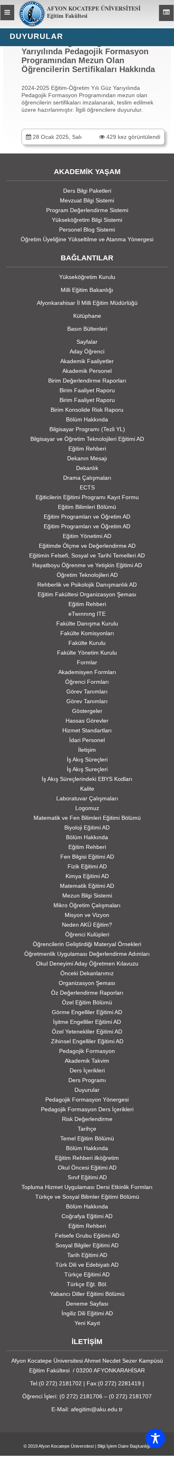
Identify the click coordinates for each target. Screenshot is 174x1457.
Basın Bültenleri (87, 328)
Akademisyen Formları (87, 672)
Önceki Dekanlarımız (87, 973)
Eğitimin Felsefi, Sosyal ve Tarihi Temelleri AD (87, 555)
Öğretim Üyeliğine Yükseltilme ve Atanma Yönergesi (87, 239)
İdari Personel (87, 740)
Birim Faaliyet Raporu (87, 390)
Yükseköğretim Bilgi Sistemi (87, 220)
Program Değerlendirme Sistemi (87, 210)
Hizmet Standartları (87, 730)
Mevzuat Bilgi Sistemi (87, 200)
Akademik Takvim (87, 1060)
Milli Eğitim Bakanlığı (87, 290)
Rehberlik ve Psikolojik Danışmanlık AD (87, 584)
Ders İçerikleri (87, 1070)
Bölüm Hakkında (87, 419)
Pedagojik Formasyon (87, 1051)
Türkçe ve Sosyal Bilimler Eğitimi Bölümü (87, 1196)
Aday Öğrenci (87, 351)
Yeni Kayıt (87, 1323)
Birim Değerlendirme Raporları (87, 380)
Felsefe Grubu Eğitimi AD (87, 1235)
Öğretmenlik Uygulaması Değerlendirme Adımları (87, 954)
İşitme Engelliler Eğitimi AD (87, 1022)
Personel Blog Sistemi (87, 229)
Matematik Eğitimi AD (87, 886)
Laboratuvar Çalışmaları (87, 798)
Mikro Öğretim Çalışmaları (87, 905)
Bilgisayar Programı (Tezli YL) (87, 429)
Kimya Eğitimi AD (87, 876)
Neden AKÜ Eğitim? (87, 924)
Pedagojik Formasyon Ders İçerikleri (87, 1109)
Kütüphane (87, 316)
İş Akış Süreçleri (87, 759)
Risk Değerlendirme (87, 1119)
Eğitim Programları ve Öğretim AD (87, 516)
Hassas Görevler (87, 720)
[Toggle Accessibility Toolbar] (155, 1438)
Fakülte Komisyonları (87, 633)
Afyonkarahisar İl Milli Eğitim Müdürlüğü (87, 303)
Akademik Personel (87, 371)
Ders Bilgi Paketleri (87, 190)
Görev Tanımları (87, 691)
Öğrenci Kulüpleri (87, 934)
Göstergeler (87, 711)
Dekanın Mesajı (87, 458)
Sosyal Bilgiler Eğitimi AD (87, 1245)
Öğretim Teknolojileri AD (87, 575)
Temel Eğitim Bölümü (87, 1138)
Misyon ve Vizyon (87, 915)
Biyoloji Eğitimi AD (87, 827)
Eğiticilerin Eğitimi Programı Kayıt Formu (87, 497)
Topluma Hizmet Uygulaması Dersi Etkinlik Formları (87, 1187)
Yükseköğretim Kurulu (87, 277)
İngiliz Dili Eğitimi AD (87, 1313)
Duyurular (87, 1090)
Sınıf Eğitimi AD (87, 1177)
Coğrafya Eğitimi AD (87, 1216)
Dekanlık (87, 468)
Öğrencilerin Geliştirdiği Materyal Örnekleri (87, 944)
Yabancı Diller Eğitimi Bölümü (87, 1294)
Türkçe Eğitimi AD (87, 1274)
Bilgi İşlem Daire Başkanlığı (124, 1446)
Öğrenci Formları (87, 682)
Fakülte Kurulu (87, 643)
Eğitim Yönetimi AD (87, 536)
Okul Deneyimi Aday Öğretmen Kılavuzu (87, 963)
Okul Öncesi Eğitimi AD (87, 1167)
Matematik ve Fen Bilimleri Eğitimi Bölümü (87, 818)
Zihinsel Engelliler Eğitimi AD (87, 1041)
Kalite (87, 788)
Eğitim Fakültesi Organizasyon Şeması (87, 594)
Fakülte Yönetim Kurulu (87, 652)
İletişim (87, 750)
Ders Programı (87, 1080)
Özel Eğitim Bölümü (87, 1002)
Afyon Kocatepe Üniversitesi (66, 1446)
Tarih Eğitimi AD (87, 1255)
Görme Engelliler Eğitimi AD (87, 1012)
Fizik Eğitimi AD (87, 866)
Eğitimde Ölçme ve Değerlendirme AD (87, 545)
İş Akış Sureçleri (87, 769)
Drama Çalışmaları (87, 477)
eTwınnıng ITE (87, 613)
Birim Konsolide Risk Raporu (87, 409)
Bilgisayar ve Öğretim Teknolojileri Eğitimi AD (87, 439)
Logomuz (87, 808)
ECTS (87, 487)
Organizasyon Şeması (87, 983)
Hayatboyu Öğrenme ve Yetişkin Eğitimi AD (87, 565)
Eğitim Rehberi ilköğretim (87, 1158)
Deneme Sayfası (87, 1303)
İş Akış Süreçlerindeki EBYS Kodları (87, 779)
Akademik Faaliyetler (87, 361)
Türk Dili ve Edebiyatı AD (87, 1264)
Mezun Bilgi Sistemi (87, 895)
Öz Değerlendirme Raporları (87, 992)
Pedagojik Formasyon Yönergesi (87, 1099)
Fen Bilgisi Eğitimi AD (87, 856)
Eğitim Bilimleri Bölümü (87, 507)
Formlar (87, 662)
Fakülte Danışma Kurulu (87, 623)
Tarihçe (87, 1128)
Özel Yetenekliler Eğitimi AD (87, 1031)
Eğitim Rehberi (87, 448)
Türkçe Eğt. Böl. (87, 1284)
